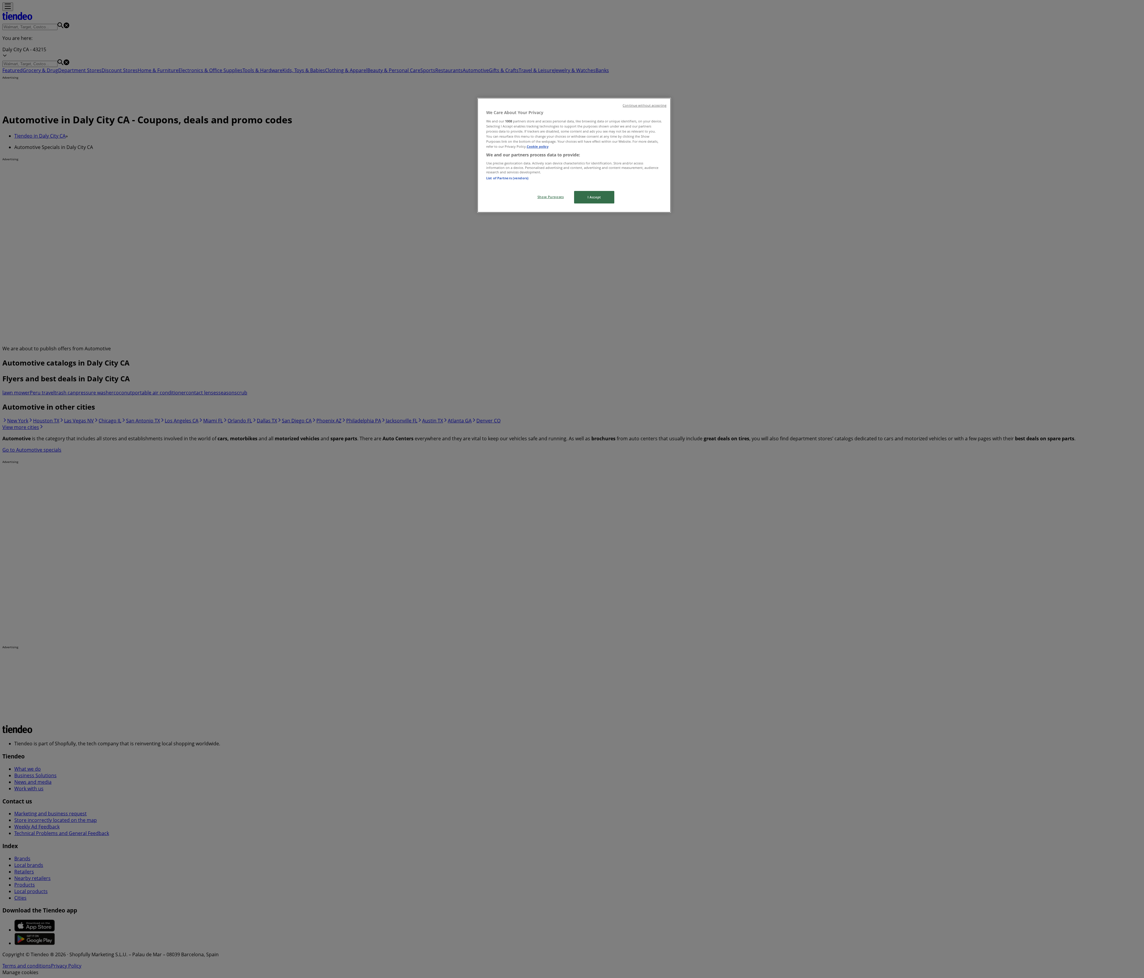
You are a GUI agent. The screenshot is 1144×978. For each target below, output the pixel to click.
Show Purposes (550, 197)
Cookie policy (537, 146)
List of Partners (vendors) (507, 178)
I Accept (594, 197)
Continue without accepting (644, 105)
